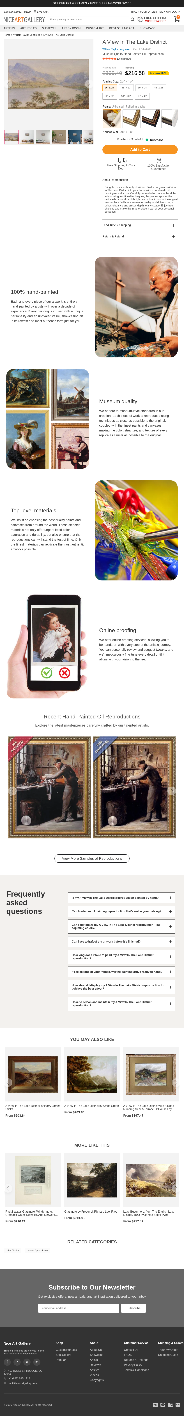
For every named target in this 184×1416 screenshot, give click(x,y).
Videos (94, 1375)
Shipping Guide (168, 1354)
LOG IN (176, 11)
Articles (94, 1370)
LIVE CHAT (43, 11)
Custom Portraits (66, 1349)
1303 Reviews (124, 59)
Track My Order (168, 1349)
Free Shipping (153, 19)
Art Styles (28, 28)
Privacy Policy (133, 1364)
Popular (61, 1359)
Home (7, 34)
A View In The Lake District (58, 34)
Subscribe (133, 1308)
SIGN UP (164, 11)
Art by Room (71, 28)
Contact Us (131, 1349)
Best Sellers (63, 1354)
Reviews (95, 1364)
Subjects (49, 28)
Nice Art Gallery (26, 20)
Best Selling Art (121, 28)
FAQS (128, 1354)
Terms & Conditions (136, 1370)
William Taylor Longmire (26, 34)
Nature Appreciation (37, 1250)
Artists (9, 28)
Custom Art (95, 28)
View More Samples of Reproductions (92, 858)
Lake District (12, 1250)
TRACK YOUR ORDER (144, 11)
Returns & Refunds (136, 1359)
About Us (96, 1349)
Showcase (147, 28)
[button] (8, 84)
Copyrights (97, 1380)
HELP (27, 11)
